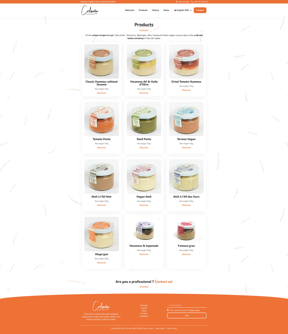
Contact (200, 10)
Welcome (129, 10)
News (166, 10)
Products (143, 10)
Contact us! (163, 282)
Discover (101, 93)
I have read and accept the (184, 310)
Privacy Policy (195, 310)
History (155, 10)
